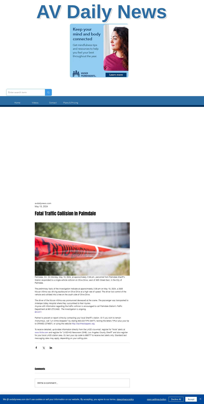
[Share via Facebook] (36, 347)
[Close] (200, 399)
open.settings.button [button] (156, 399)
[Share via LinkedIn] (50, 347)
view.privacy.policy (125, 399)
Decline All (176, 399)
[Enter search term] (48, 92)
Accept (191, 399)
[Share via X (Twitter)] (43, 347)
